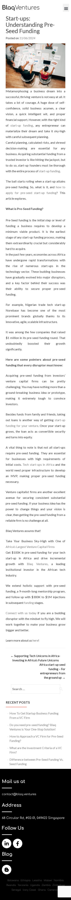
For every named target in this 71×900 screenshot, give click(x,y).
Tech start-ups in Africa (38, 464)
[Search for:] (35, 689)
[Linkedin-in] (6, 843)
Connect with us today (21, 613)
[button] (66, 8)
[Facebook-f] (17, 843)
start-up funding (21, 125)
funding (29, 602)
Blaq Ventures (37, 564)
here (35, 640)
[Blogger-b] (6, 869)
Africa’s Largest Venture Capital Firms (30, 546)
